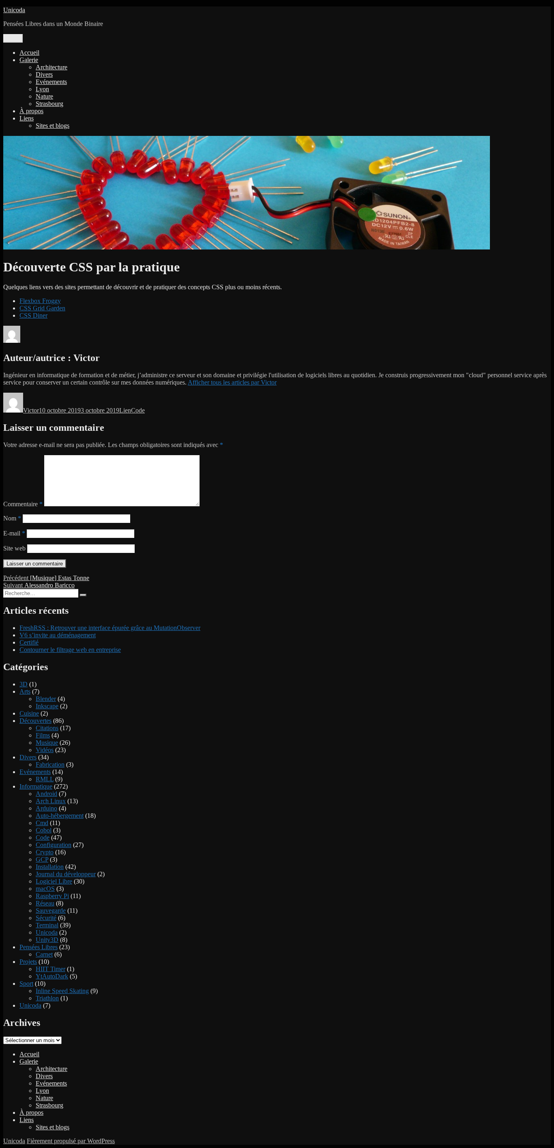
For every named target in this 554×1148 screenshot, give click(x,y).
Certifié (29, 642)
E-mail (14, 533)
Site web (14, 548)
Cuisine (29, 713)
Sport (26, 983)
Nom (12, 518)
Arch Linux (51, 801)
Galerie (28, 59)
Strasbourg (49, 103)
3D (23, 684)
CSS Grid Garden (42, 308)
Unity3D (47, 939)
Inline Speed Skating (62, 990)
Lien (125, 410)
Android (46, 793)
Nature (44, 96)
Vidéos (45, 749)
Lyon (42, 89)
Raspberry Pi (52, 895)
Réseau (45, 903)
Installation (50, 866)
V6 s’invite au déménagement (57, 635)
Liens (26, 118)
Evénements (51, 81)
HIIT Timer (50, 968)
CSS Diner (33, 315)
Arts (24, 691)
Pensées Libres (38, 947)
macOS (45, 888)
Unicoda (14, 9)
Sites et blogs (52, 125)
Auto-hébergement (60, 815)
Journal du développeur (66, 874)
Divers (44, 74)
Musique (47, 742)
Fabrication (50, 764)
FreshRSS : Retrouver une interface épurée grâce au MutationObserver (109, 627)
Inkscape (47, 706)
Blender (46, 698)
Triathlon (47, 998)
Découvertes (35, 720)
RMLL (45, 779)
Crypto (45, 852)
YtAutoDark (52, 976)
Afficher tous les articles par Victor (232, 382)
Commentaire (23, 504)
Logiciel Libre (54, 881)
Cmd (42, 822)
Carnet (44, 954)
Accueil (29, 52)
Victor (31, 410)
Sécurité (46, 917)
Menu (12, 38)
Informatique (35, 786)
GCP (42, 859)
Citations (47, 727)
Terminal (47, 925)
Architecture (51, 67)
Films (43, 735)
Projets (28, 961)
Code (138, 410)
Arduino (46, 808)
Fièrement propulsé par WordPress (71, 1140)
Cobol (44, 830)
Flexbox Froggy (40, 300)
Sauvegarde (51, 910)
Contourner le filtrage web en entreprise (70, 649)
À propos (31, 110)
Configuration (53, 844)
